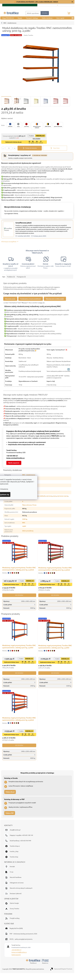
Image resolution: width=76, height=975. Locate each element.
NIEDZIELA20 (40, 136)
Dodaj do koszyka (31, 148)
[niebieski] (8, 573)
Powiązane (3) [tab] (21, 277)
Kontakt (70, 5)
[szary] (10, 573)
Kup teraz (56, 148)
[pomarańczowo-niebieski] (14, 573)
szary (54, 496)
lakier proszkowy (27, 531)
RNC (23, 522)
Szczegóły (19, 595)
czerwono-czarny (62, 496)
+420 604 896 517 (16, 950)
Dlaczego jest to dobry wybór (55, 299)
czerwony (49, 496)
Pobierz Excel (10, 792)
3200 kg (24, 519)
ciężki (24, 526)
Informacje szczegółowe (8, 241)
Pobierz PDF (10, 813)
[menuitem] (8, 18)
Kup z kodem (36, 138)
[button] (10, 125)
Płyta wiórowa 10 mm (29, 505)
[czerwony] (12, 573)
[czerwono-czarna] (18, 573)
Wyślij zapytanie (13, 463)
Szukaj (44, 13)
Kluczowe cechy (10, 299)
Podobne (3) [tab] (11, 277)
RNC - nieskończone (9, 23)
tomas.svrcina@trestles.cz (19, 952)
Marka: (28, 35)
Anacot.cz (45, 963)
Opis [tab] (3, 277)
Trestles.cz (33, 963)
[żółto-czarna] (16, 573)
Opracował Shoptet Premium (63, 969)
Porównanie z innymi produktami (30, 299)
